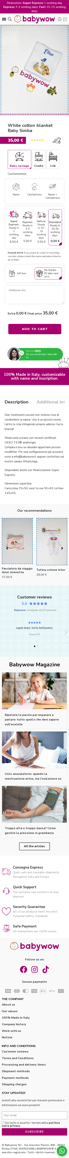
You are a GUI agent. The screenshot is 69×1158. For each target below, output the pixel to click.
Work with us (11, 1031)
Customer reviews (15, 1052)
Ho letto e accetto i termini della (31, 1124)
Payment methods (15, 1078)
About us (8, 1005)
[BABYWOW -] (34, 19)
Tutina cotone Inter (50, 570)
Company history (14, 1024)
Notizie (7, 1037)
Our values (9, 1011)
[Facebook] (23, 969)
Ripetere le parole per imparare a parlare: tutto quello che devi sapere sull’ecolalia (32, 719)
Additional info (52, 402)
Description (17, 402)
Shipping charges (14, 1084)
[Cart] (65, 19)
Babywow (20, 610)
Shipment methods (16, 1071)
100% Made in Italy (16, 1018)
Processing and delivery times (24, 1065)
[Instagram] (34, 969)
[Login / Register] (59, 19)
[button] (65, 632)
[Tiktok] (45, 969)
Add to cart (35, 329)
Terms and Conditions (18, 1058)
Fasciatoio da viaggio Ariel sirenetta (17, 570)
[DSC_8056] (34, 70)
